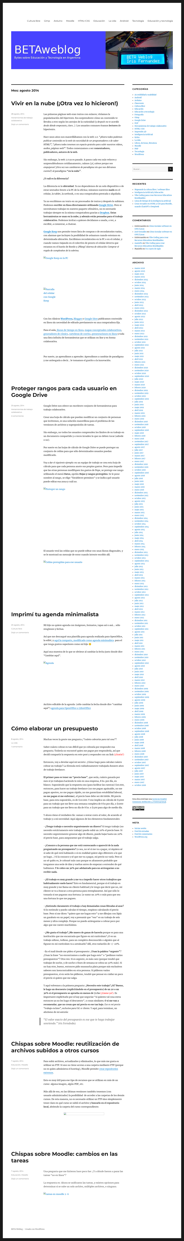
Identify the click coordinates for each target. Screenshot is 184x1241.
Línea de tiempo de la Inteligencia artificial (153, 201)
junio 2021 (139, 353)
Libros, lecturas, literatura (146, 143)
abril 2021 (139, 359)
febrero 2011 (140, 649)
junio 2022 (139, 322)
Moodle (70, 21)
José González (141, 232)
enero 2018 (139, 439)
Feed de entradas (142, 831)
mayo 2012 (139, 606)
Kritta (137, 137)
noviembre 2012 (141, 589)
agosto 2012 (140, 598)
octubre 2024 (140, 282)
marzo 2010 (140, 680)
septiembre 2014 (142, 527)
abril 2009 (139, 711)
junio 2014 (139, 535)
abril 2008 (139, 745)
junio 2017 (139, 453)
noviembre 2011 (141, 623)
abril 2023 (139, 305)
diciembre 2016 (141, 464)
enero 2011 (139, 652)
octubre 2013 (140, 558)
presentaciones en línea (104, 333)
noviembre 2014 (141, 521)
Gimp (47, 21)
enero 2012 (139, 618)
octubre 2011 (140, 626)
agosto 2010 (140, 666)
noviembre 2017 (141, 441)
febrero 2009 (140, 717)
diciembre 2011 (141, 620)
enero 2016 (139, 490)
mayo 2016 (139, 484)
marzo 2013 (139, 578)
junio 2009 (139, 706)
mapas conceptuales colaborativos (103, 330)
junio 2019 (139, 404)
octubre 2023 (140, 299)
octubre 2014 (140, 524)
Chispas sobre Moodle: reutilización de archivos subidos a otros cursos (65, 1047)
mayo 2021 (139, 356)
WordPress (66, 318)
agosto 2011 (140, 632)
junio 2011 (139, 637)
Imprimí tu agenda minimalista (55, 614)
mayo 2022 (139, 325)
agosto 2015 (140, 501)
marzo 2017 (140, 456)
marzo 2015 (140, 512)
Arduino (58, 21)
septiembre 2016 (142, 473)
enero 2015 (139, 515)
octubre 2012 (140, 592)
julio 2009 (139, 703)
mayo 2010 (139, 674)
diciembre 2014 (141, 518)
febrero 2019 (140, 416)
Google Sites (91, 318)
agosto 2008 (140, 734)
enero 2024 (139, 291)
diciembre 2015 (141, 493)
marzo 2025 (140, 277)
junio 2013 (139, 569)
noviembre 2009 (142, 691)
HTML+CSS (84, 21)
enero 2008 (139, 754)
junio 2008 (139, 740)
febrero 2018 (140, 436)
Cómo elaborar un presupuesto (54, 728)
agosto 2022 (140, 316)
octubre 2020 (140, 373)
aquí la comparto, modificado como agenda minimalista (84, 640)
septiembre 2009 (142, 697)
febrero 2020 (140, 387)
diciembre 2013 (141, 552)
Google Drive (106, 205)
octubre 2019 (140, 396)
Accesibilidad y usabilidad (145, 95)
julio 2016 (139, 478)
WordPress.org (141, 837)
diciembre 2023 (141, 294)
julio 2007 (139, 771)
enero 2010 (139, 686)
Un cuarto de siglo (153, 249)
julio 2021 (139, 351)
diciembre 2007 (141, 757)
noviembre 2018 (141, 424)
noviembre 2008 (142, 725)
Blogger (78, 318)
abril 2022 (139, 328)
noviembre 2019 (141, 393)
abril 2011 (139, 643)
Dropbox (104, 212)
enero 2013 (139, 583)
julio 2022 (139, 319)
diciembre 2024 (141, 279)
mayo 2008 (139, 742)
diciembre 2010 (141, 654)
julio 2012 (139, 600)
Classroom (139, 103)
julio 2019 (139, 402)
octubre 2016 (140, 470)
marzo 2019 (140, 413)
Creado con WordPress (35, 1229)
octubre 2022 (140, 314)
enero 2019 (139, 419)
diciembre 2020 (141, 368)
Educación (99, 21)
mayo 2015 (139, 510)
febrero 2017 (140, 458)
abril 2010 (139, 677)
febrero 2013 (140, 581)
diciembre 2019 (141, 390)
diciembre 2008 (141, 723)
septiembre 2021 (142, 345)
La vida (112, 21)
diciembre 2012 (141, 586)
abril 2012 (139, 609)
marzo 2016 (140, 487)
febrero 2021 (140, 362)
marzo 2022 (140, 331)
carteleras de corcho (80, 333)
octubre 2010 (140, 660)
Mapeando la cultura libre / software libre (152, 189)
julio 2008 (139, 737)
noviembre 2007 (142, 760)
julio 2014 (139, 532)
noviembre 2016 (141, 467)
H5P (136, 123)
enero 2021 (139, 365)
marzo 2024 (140, 288)
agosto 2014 (140, 529)
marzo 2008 (140, 748)
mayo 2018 (139, 433)
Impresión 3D (140, 132)
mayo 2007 (139, 777)
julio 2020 (139, 379)
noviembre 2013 (141, 555)
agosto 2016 (140, 475)
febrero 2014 (140, 546)
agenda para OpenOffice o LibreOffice (71, 708)
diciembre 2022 (141, 311)
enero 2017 (139, 461)
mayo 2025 (139, 274)
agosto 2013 (140, 564)
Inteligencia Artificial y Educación (149, 192)
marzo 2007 (140, 779)
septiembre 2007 (142, 765)
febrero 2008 (140, 751)
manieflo (138, 243)
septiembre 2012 (142, 595)
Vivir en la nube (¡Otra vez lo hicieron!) (64, 103)
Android (124, 21)
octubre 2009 (140, 694)
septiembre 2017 (142, 444)
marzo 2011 (139, 646)
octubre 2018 (140, 427)
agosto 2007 (140, 768)
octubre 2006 (140, 785)
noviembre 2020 (142, 370)
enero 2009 (139, 720)
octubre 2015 (140, 498)
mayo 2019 (139, 407)
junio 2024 (139, 285)
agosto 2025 (140, 271)
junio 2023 (139, 302)
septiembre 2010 (142, 663)
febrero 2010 (140, 683)
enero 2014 (139, 549)
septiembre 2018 (142, 430)
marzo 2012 (140, 612)
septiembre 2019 (142, 399)
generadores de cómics (56, 333)
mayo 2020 (139, 382)
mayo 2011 (139, 640)
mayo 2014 (139, 538)
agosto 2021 (140, 348)
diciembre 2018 (141, 422)
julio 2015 (139, 504)
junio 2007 (139, 774)
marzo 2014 (140, 544)
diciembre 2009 (141, 689)
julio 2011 (139, 635)
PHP (136, 149)
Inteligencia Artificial (144, 134)
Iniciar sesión (140, 828)
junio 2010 (139, 671)
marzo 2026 (140, 268)
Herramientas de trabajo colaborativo (150, 126)
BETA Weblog (17, 1229)
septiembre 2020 (142, 376)
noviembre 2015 (141, 495)
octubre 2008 (140, 728)
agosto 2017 (140, 447)
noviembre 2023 (141, 297)
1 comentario (16, 747)
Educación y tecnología (160, 21)
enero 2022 (139, 333)
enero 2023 (139, 308)
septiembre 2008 (142, 731)
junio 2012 (139, 603)
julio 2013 (139, 566)
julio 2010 (139, 669)
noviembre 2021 (141, 339)
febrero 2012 (140, 615)
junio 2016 (139, 481)
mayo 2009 (139, 708)
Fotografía (139, 114)
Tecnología (138, 21)
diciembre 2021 (141, 336)
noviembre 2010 (141, 657)
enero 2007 (139, 782)
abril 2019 (139, 410)
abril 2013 (139, 575)
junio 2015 (139, 507)
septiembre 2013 (142, 561)
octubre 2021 (140, 342)
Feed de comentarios (143, 834)
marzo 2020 (140, 385)
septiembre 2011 (141, 629)
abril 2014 (139, 541)
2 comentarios (17, 416)
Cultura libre (33, 21)
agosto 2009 (140, 700)
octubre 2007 (140, 762)
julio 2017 (139, 450)
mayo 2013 (139, 572)
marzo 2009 (140, 714)
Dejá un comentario (20, 124)
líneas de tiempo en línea (70, 330)
